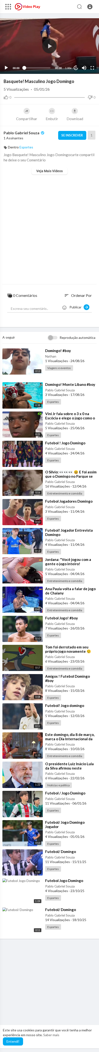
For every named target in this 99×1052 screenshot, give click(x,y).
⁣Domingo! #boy (58, 350)
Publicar (76, 307)
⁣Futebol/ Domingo (60, 851)
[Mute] (84, 67)
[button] (90, 7)
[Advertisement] (49, 230)
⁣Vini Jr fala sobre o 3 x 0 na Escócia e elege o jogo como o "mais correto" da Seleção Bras (70, 417)
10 (76, 68)
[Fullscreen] (92, 67)
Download (75, 119)
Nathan (50, 356)
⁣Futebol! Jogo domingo (64, 705)
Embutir (52, 119)
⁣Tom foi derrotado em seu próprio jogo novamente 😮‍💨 (68, 649)
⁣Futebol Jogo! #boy (61, 618)
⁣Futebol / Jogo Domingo (65, 793)
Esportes (26, 147)
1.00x (68, 68)
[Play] (6, 67)
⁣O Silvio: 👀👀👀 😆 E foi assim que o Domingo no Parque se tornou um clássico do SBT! (71, 476)
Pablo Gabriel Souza (22, 132)
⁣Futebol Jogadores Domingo (69, 501)
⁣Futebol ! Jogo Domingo (65, 443)
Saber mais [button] (51, 1035)
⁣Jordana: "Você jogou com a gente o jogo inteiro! (68, 561)
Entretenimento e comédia (64, 493)
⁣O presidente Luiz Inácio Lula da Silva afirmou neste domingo (69, 768)
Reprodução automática (77, 337)
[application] (49, 46)
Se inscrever (72, 135)
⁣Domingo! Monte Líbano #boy (70, 384)
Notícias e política (58, 785)
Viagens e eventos (59, 368)
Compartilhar (26, 119)
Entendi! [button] (12, 1041)
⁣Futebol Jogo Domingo (64, 880)
